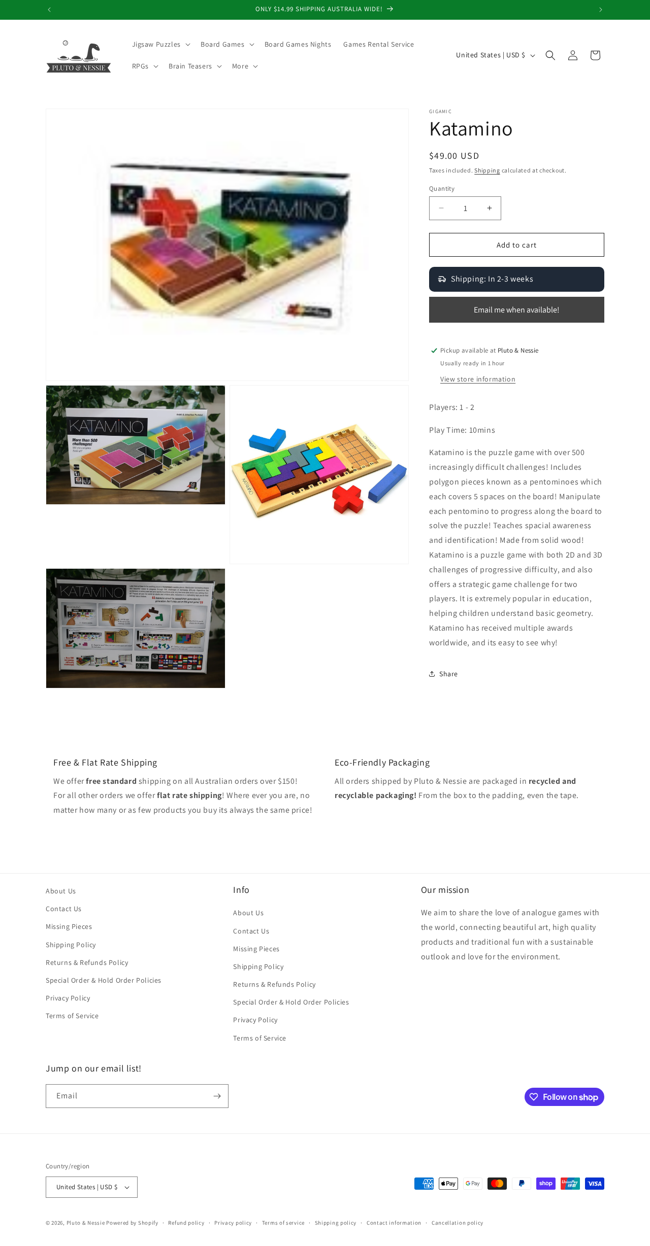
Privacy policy (233, 1222)
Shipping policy (336, 1222)
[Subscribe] (217, 1096)
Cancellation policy (457, 1222)
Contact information (394, 1222)
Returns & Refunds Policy (87, 962)
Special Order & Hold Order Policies (103, 980)
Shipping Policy (71, 944)
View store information (477, 379)
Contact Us (64, 908)
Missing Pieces (69, 926)
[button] (160, 44)
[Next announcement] (601, 9)
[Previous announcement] (49, 9)
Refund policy (186, 1222)
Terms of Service (72, 1015)
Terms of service (283, 1222)
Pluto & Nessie (86, 1222)
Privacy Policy (68, 997)
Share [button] (448, 673)
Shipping (487, 170)
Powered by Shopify (132, 1222)
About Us (61, 890)
